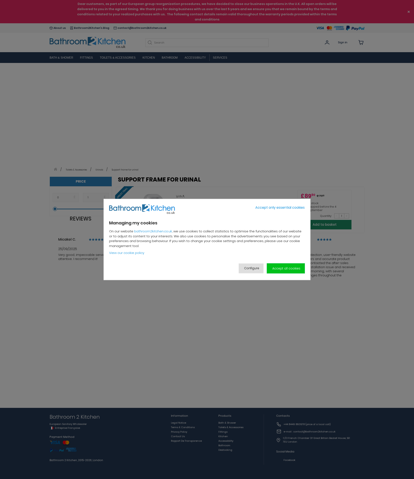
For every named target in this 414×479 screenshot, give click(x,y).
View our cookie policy (126, 252)
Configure (251, 268)
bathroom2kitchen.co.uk (153, 231)
